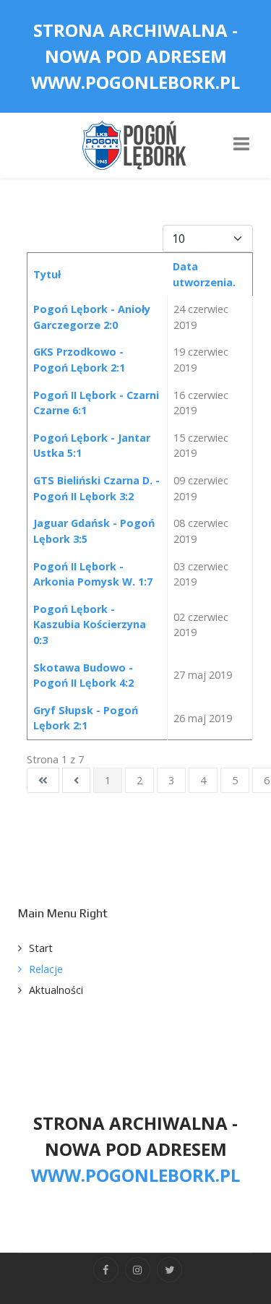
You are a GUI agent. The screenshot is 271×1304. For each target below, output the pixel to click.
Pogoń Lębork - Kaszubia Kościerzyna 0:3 (89, 624)
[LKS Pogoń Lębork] (136, 144)
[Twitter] (169, 1269)
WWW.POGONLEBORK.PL (135, 82)
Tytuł (47, 274)
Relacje (46, 969)
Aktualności (56, 990)
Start (41, 948)
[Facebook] (106, 1269)
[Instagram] (137, 1269)
